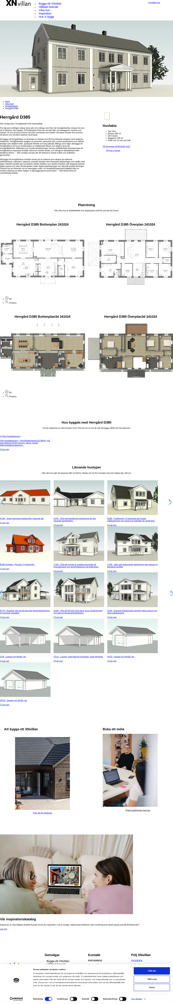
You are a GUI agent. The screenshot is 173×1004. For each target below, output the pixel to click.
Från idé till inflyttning (42, 813)
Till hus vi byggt (113, 150)
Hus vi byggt (46, 16)
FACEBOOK (136, 960)
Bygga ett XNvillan (50, 3)
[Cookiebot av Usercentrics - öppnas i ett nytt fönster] (16, 999)
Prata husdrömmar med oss (138, 810)
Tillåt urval (152, 979)
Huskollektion (11, 106)
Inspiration (45, 13)
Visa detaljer (136, 999)
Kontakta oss (154, 3)
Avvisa (152, 987)
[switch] (73, 999)
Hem (7, 102)
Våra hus (44, 10)
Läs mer (3, 929)
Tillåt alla (152, 971)
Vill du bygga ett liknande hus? (117, 146)
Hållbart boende (48, 6)
